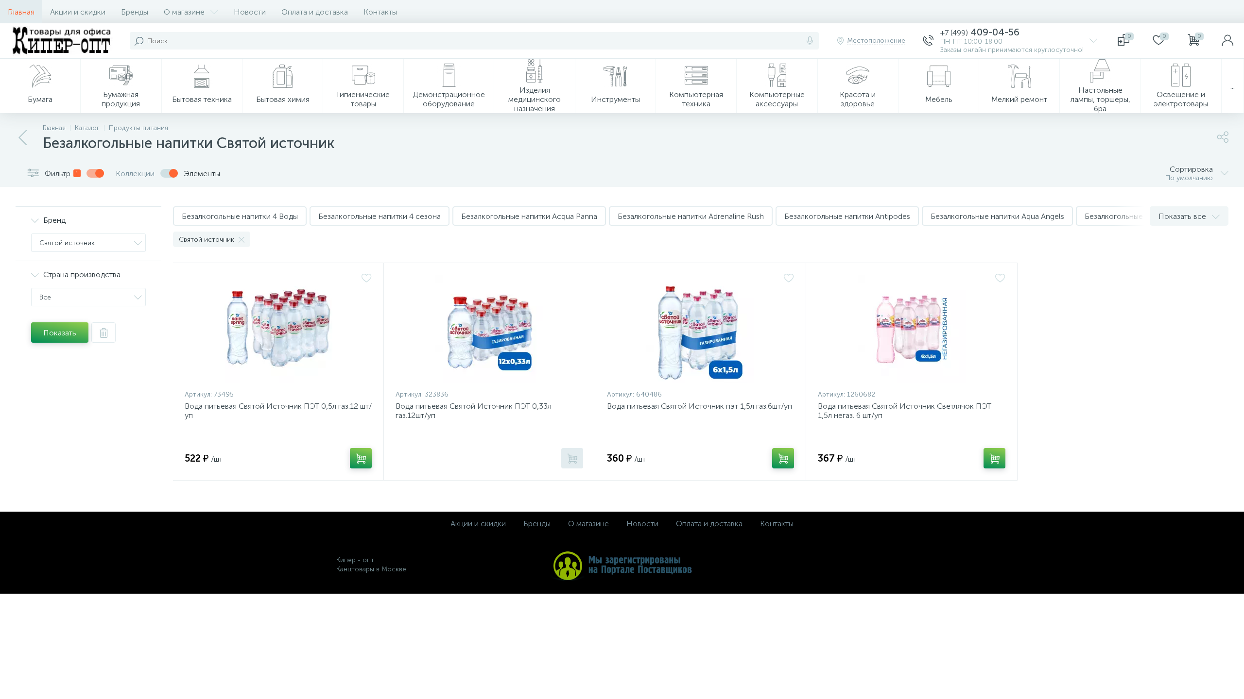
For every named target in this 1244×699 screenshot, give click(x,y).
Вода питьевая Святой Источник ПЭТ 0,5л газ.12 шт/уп (278, 410)
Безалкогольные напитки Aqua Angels (997, 216)
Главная (21, 12)
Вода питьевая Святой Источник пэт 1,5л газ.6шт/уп (699, 406)
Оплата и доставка (314, 12)
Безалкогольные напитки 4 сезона (379, 216)
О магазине (184, 12)
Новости (250, 12)
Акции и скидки (77, 12)
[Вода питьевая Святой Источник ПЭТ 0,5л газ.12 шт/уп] (278, 329)
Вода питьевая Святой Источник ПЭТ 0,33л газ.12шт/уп (474, 410)
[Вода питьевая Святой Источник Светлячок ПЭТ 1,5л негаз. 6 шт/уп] (911, 329)
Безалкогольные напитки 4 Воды (240, 216)
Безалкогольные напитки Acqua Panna (529, 216)
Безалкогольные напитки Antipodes (847, 216)
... (1232, 86)
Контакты (380, 12)
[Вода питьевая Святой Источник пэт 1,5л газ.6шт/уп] (700, 329)
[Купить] (361, 458)
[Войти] (1227, 40)
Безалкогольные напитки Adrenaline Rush (691, 216)
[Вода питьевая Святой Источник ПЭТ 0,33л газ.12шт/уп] (489, 329)
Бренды (134, 12)
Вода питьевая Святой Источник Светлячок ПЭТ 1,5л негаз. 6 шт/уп (904, 410)
